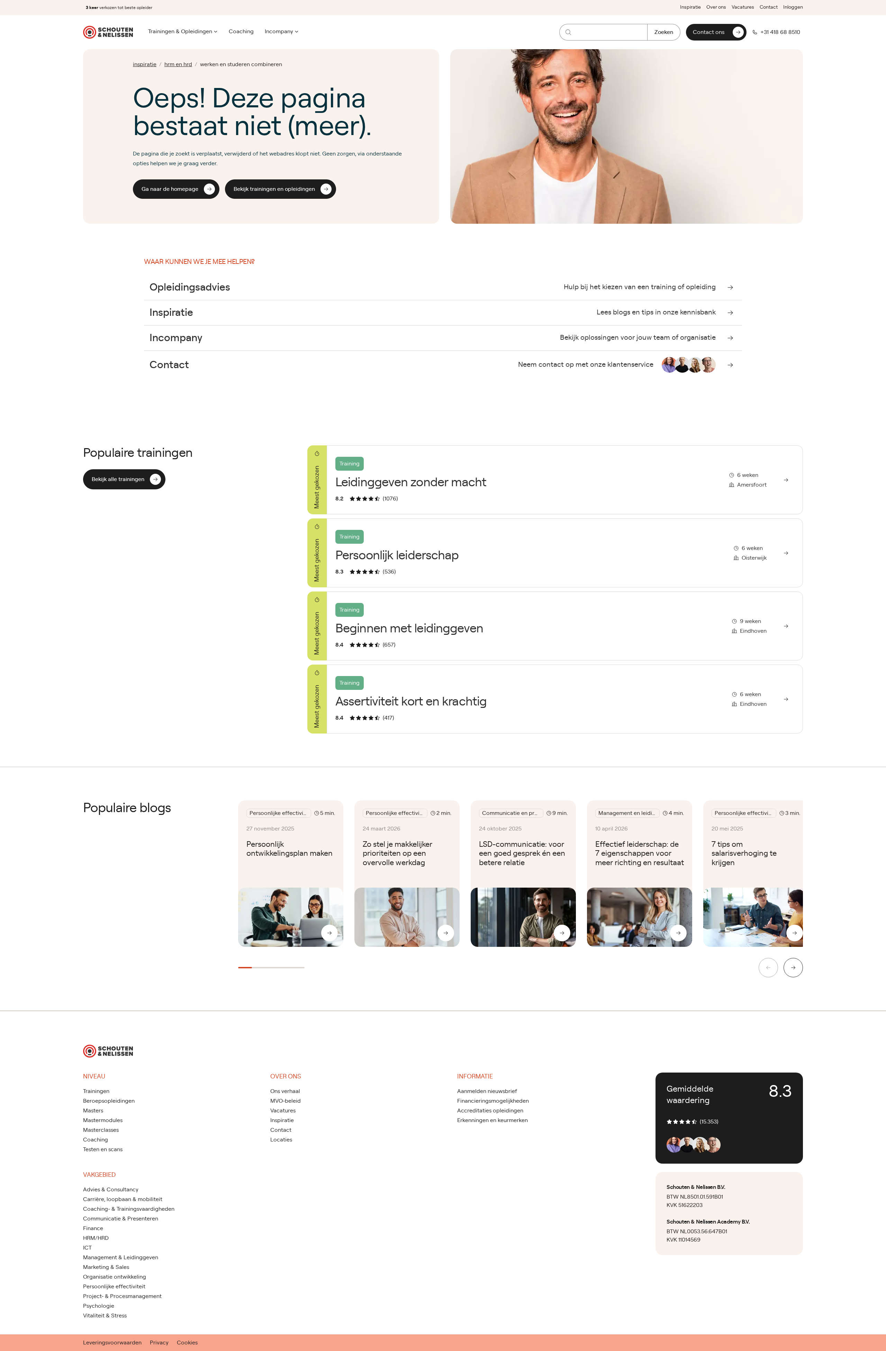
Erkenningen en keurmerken (492, 1120)
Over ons (716, 7)
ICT (87, 1248)
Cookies (187, 1342)
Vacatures (743, 7)
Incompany (279, 31)
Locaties (281, 1140)
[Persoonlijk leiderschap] (555, 552)
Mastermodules (103, 1120)
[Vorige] (768, 967)
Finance (93, 1228)
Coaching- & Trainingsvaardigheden (128, 1209)
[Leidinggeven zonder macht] (555, 479)
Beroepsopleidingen (109, 1101)
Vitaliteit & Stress (105, 1315)
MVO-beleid (285, 1101)
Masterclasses (101, 1130)
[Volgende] (793, 967)
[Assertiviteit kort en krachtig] (555, 699)
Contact (769, 7)
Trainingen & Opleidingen (180, 31)
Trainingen (96, 1091)
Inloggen (793, 7)
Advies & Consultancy (110, 1189)
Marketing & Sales (106, 1267)
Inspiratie (690, 7)
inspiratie (144, 64)
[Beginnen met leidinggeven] (555, 626)
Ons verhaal (285, 1091)
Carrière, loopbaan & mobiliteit (122, 1199)
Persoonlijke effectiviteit (114, 1286)
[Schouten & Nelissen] (108, 32)
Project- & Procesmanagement (122, 1296)
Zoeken (663, 32)
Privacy (159, 1342)
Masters (93, 1110)
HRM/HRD (96, 1238)
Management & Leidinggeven (120, 1257)
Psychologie (98, 1306)
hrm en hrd (178, 64)
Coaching (241, 31)
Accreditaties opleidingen (490, 1110)
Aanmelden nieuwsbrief (487, 1091)
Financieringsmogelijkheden (493, 1101)
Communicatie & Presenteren (120, 1218)
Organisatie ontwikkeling (114, 1277)
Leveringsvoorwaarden (112, 1342)
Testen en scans (103, 1149)
